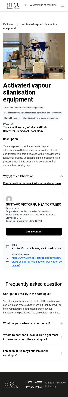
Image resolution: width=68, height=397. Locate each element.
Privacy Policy (34, 387)
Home (29, 381)
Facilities (8, 24)
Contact (38, 381)
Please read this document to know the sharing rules (32, 183)
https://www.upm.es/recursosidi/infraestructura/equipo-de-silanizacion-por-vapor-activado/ (37, 261)
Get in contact (34, 231)
